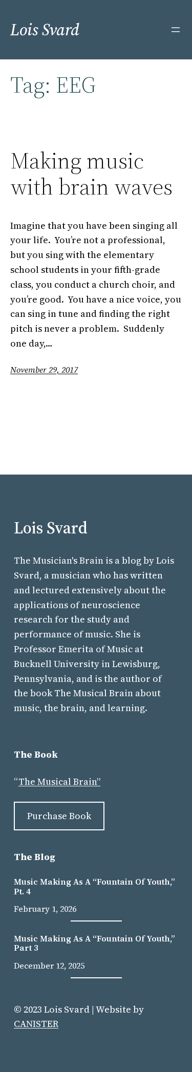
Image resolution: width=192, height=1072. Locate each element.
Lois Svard (44, 29)
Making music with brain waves (91, 174)
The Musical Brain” (59, 781)
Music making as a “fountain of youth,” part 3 (94, 943)
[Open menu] (175, 30)
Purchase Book (59, 815)
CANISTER (36, 1023)
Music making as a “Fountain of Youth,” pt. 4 (94, 886)
